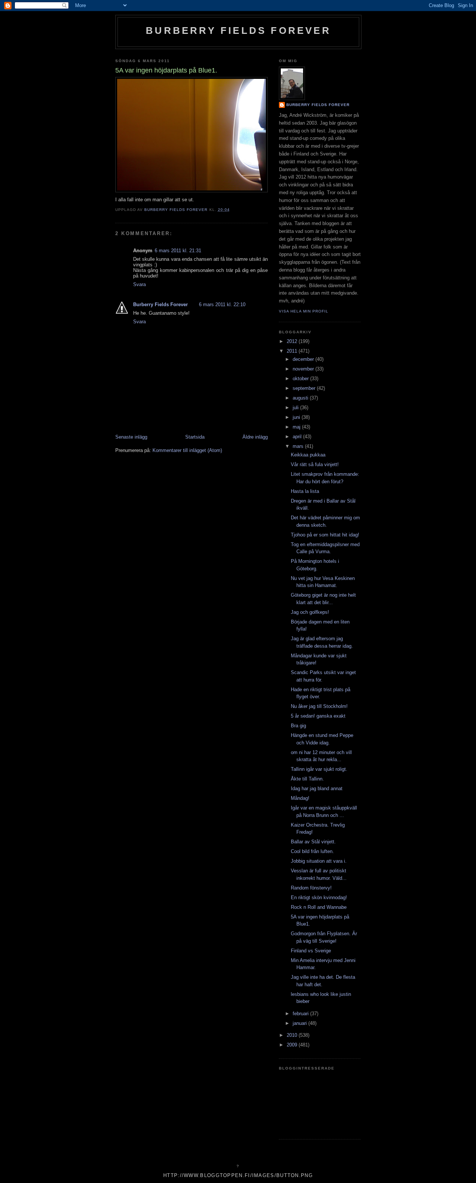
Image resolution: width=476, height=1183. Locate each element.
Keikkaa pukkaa (308, 455)
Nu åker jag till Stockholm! (319, 706)
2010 (293, 1035)
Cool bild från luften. (312, 851)
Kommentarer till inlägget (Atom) (187, 450)
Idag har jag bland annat (316, 788)
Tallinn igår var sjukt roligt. (319, 769)
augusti (301, 398)
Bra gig (298, 725)
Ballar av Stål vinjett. (313, 841)
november (304, 369)
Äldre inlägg (255, 437)
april (298, 436)
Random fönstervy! (311, 888)
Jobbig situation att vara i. (319, 861)
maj (297, 427)
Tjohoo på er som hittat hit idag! (325, 535)
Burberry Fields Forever (238, 30)
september (305, 388)
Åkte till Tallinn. (307, 779)
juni (297, 417)
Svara (139, 284)
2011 (293, 351)
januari (300, 1023)
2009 (293, 1045)
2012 (293, 341)
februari (301, 1013)
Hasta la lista (305, 491)
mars (299, 446)
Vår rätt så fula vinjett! (315, 464)
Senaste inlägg (131, 437)
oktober (301, 378)
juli (296, 407)
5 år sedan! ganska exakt (318, 716)
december (304, 359)
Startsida (195, 437)
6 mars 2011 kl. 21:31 (178, 250)
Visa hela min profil (303, 311)
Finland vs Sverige (311, 950)
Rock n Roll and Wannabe (319, 907)
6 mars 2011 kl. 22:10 (222, 304)
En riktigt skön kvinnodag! (319, 897)
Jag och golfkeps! (310, 612)
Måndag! (300, 798)
